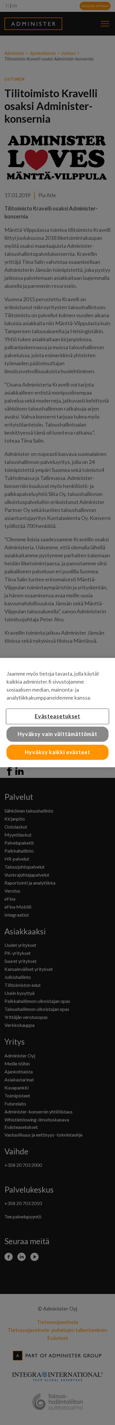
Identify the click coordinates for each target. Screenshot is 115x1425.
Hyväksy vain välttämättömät (57, 734)
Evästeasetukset (57, 716)
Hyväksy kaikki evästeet (57, 752)
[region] (57, 712)
